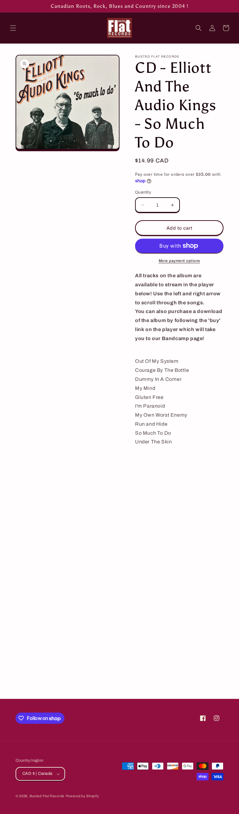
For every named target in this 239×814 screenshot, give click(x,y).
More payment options (179, 261)
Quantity (143, 192)
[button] (13, 28)
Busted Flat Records (47, 796)
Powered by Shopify (82, 796)
